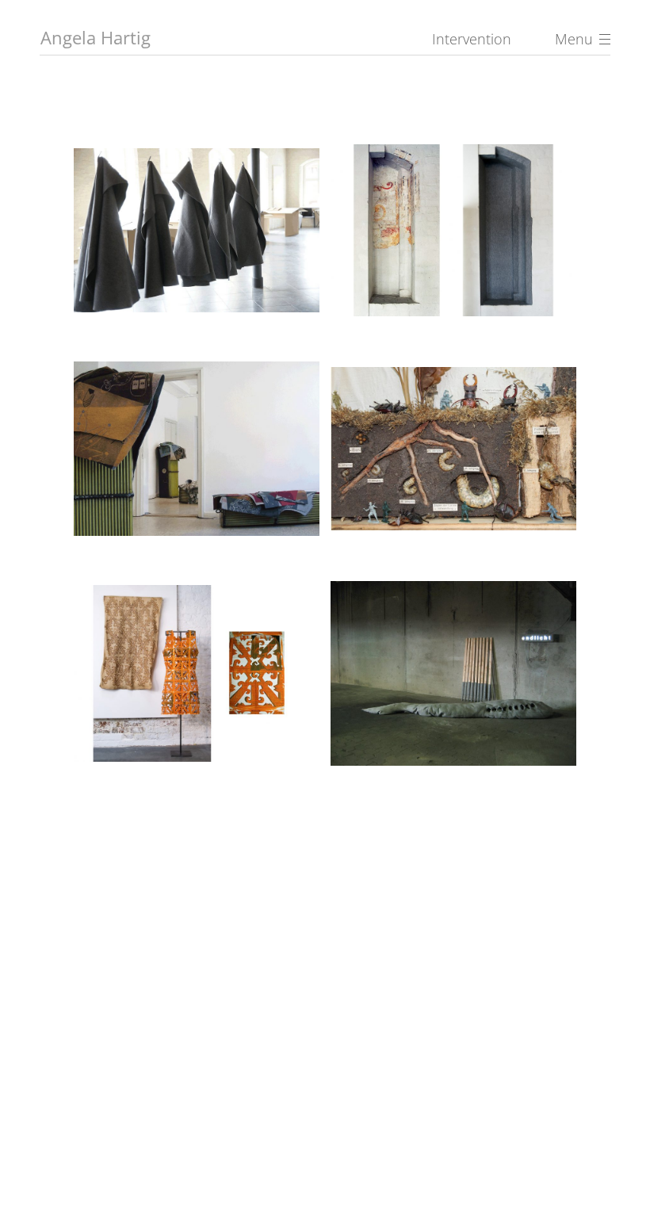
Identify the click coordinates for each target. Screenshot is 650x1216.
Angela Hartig (95, 37)
